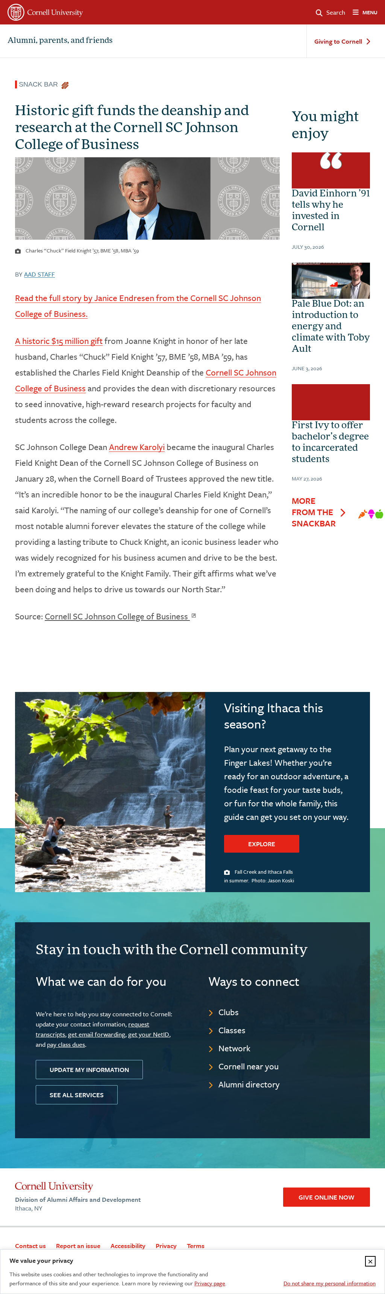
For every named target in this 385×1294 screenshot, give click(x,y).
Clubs (228, 1012)
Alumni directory (249, 1084)
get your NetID (148, 1034)
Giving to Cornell (338, 41)
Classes (232, 1030)
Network (234, 1048)
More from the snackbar (314, 512)
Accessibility (128, 1245)
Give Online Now (327, 1197)
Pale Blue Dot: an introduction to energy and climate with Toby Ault (331, 327)
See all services (77, 1094)
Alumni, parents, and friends (60, 41)
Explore (261, 843)
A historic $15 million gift (59, 341)
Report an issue (78, 1245)
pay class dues (66, 1044)
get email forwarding (96, 1034)
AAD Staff (39, 274)
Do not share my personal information (329, 1283)
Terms (196, 1245)
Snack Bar (40, 84)
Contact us (30, 1245)
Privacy (166, 1245)
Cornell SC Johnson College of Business (117, 616)
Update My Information (89, 1069)
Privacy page (209, 1283)
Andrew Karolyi (137, 447)
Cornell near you (248, 1066)
